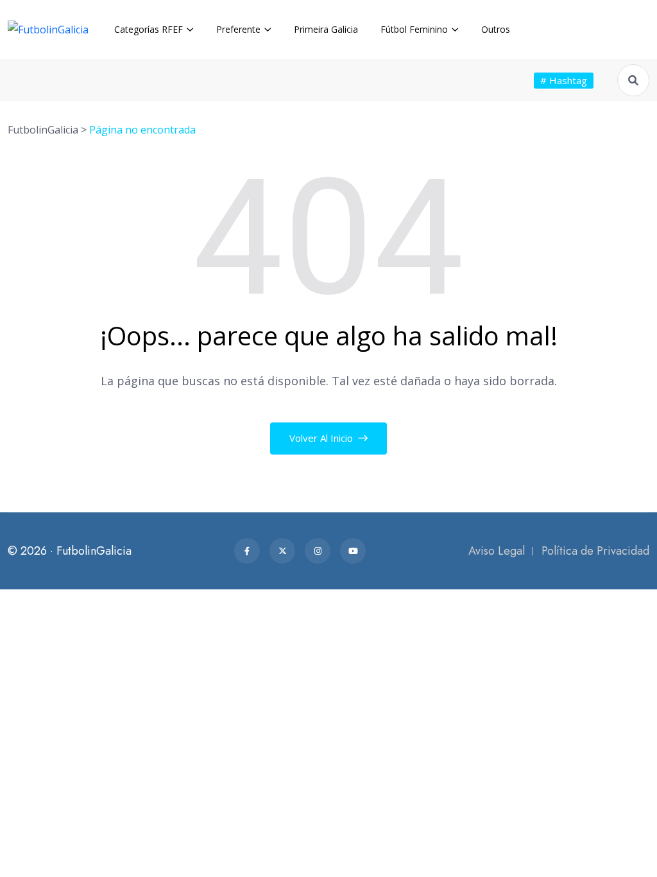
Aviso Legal (496, 551)
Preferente (238, 29)
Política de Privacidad (595, 551)
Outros (495, 29)
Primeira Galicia (326, 29)
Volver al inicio (322, 437)
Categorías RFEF (148, 29)
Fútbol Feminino (414, 29)
